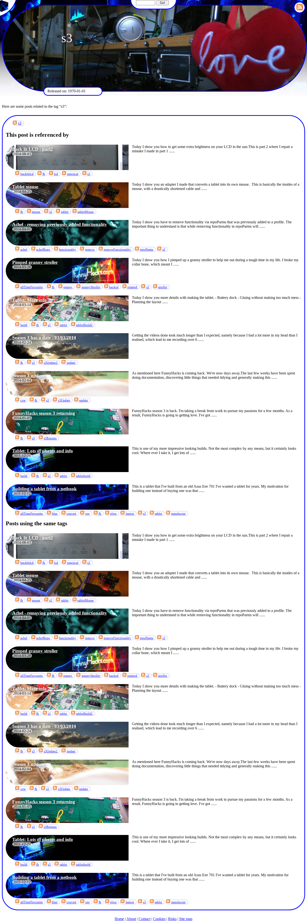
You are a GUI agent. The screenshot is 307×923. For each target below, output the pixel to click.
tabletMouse (85, 211)
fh (43, 174)
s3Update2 (51, 362)
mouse (36, 211)
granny (67, 287)
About (131, 919)
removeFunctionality (117, 249)
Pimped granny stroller (35, 262)
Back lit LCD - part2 (32, 149)
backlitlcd (27, 174)
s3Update (64, 400)
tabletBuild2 (84, 325)
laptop (130, 513)
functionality (67, 249)
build (23, 325)
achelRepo (43, 249)
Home (119, 919)
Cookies (159, 919)
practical (72, 174)
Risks (172, 919)
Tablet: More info (29, 299)
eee (87, 513)
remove (90, 249)
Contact (144, 919)
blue (55, 513)
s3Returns (50, 438)
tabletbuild (83, 476)
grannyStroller (91, 287)
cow (23, 400)
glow (113, 513)
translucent (178, 513)
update (71, 362)
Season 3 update (28, 375)
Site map (185, 919)
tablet (65, 211)
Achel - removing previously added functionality (59, 224)
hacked (113, 287)
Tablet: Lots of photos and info (42, 450)
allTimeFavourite (31, 287)
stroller (162, 287)
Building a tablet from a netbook (44, 488)
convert (71, 513)
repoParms (146, 249)
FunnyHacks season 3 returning (43, 413)
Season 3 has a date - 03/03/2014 (44, 337)
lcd (56, 174)
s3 (19, 123)
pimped (132, 287)
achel (23, 249)
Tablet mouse (25, 186)
